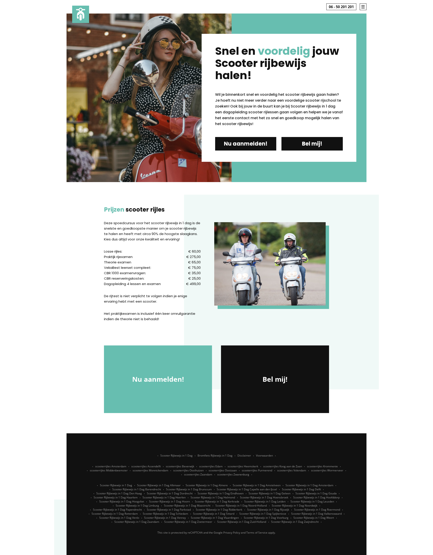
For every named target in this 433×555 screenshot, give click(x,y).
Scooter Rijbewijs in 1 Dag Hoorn (169, 501)
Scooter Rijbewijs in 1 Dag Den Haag (119, 493)
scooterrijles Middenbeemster (109, 470)
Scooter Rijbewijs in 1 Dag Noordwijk (294, 505)
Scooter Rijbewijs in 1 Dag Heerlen (164, 497)
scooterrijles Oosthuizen (188, 470)
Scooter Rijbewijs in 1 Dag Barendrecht (136, 489)
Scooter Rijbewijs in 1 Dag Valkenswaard (316, 514)
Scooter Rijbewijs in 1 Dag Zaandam (136, 522)
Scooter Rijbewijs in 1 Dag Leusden (312, 501)
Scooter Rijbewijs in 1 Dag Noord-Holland (241, 505)
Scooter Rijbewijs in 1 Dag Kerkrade (217, 501)
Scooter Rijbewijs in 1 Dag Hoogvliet (121, 501)
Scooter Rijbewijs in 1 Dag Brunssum (189, 489)
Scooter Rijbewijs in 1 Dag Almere (207, 485)
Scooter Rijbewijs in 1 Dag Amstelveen (257, 485)
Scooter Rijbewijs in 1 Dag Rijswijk (268, 510)
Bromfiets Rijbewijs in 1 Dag (215, 455)
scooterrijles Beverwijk (180, 466)
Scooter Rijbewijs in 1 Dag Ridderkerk (219, 510)
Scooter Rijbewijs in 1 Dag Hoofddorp (316, 497)
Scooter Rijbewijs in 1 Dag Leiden (265, 501)
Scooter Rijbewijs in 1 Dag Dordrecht (170, 493)
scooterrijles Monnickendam (150, 470)
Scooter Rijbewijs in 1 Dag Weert (313, 518)
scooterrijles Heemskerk (243, 466)
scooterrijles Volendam (291, 470)
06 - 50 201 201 (341, 6)
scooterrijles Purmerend (257, 470)
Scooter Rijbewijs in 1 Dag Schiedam (165, 514)
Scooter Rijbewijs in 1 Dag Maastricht (187, 505)
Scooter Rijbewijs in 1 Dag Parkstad (169, 510)
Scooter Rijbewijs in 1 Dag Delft (301, 489)
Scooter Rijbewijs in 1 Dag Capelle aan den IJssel (247, 489)
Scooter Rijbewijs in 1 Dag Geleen (269, 493)
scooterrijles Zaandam (198, 474)
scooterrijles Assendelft (146, 466)
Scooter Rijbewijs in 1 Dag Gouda (316, 493)
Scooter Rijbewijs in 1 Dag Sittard (213, 514)
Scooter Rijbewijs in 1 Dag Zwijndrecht (295, 522)
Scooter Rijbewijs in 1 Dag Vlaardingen (215, 518)
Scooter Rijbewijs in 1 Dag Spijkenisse (262, 514)
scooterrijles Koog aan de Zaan (282, 466)
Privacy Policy (231, 532)
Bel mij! (312, 143)
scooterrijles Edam (211, 466)
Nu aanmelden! (245, 143)
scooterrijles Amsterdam (110, 466)
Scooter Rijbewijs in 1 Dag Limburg (137, 505)
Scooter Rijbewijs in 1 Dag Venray (165, 518)
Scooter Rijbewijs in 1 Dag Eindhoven (221, 493)
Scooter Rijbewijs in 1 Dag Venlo (119, 518)
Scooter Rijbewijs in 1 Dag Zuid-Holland (241, 522)
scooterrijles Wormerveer (327, 470)
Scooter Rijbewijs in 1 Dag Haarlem (116, 497)
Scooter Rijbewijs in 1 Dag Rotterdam (115, 514)
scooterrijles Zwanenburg (233, 474)
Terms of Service (256, 532)
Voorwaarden (264, 455)
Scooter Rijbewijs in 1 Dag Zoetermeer (188, 522)
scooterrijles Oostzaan (223, 470)
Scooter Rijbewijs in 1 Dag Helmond (213, 497)
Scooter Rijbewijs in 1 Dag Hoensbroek (264, 497)
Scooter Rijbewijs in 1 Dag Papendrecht (117, 510)
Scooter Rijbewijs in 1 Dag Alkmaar (159, 485)
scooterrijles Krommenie (322, 466)
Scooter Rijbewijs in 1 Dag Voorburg (266, 518)
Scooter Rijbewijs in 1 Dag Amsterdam (309, 485)
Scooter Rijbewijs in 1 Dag (176, 455)
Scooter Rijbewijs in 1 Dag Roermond (317, 510)
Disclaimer (244, 455)
